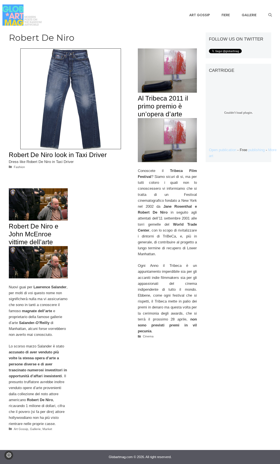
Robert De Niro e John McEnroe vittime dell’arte (33, 234)
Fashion (19, 167)
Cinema (148, 336)
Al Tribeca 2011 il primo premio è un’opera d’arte (163, 106)
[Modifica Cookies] (8, 455)
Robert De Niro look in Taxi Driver (58, 154)
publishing (256, 150)
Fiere (226, 15)
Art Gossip (199, 15)
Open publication (222, 150)
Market (47, 429)
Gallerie (249, 15)
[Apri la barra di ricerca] (270, 15)
